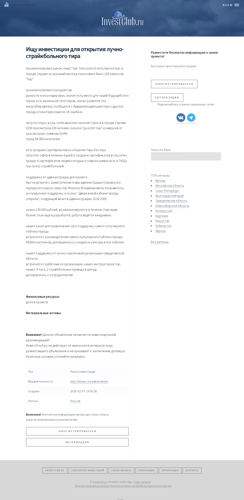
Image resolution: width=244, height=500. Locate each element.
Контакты (192, 470)
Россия (75, 401)
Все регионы (160, 242)
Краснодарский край (170, 195)
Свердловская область (171, 200)
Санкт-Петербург (167, 191)
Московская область (170, 185)
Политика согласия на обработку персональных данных (140, 485)
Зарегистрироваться (77, 431)
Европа (160, 231)
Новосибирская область (172, 206)
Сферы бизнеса (121, 470)
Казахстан (162, 221)
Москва (160, 180)
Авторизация (77, 442)
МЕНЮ (228, 4)
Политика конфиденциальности (92, 485)
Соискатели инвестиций (87, 470)
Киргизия (162, 216)
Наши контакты (142, 481)
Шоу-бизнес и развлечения (89, 381)
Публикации (147, 470)
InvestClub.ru (55, 470)
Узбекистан (163, 226)
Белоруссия (164, 211)
